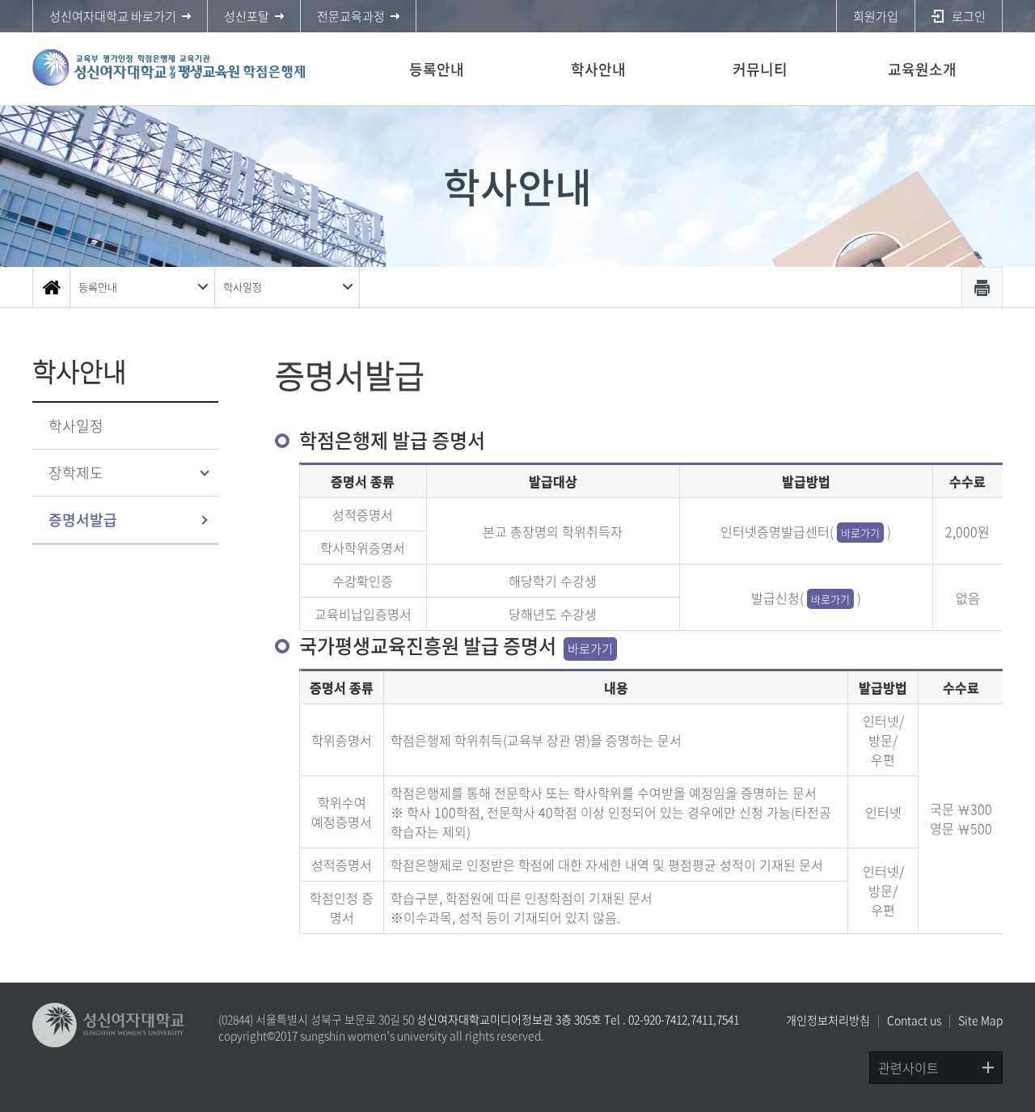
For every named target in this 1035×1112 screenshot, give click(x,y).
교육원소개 (922, 69)
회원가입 (875, 16)
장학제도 (76, 473)
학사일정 (242, 286)
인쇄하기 (982, 287)
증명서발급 (83, 520)
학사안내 (598, 69)
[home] (51, 287)
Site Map (980, 1020)
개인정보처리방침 (828, 1020)
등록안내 (436, 69)
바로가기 (860, 532)
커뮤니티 (760, 69)
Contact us (914, 1020)
